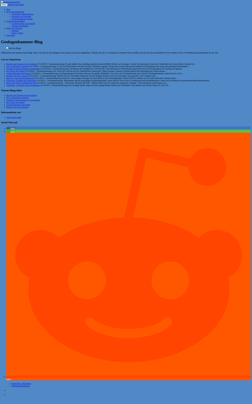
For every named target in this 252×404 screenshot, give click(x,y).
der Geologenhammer (15, 12)
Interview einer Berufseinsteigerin (20, 78)
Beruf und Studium (14, 28)
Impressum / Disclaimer (21, 383)
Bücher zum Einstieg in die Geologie (21, 64)
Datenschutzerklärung (21, 386)
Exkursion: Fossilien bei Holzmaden (21, 80)
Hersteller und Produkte (21, 16)
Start (8, 9)
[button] (10, 128)
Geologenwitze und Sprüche (23, 23)
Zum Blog (10, 35)
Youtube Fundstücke (20, 26)
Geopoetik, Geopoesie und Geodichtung (23, 85)
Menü (4, 5)
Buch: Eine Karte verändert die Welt (21, 83)
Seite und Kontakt (13, 117)
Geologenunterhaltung (15, 21)
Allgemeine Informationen (22, 14)
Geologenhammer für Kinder (18, 73)
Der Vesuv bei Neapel (15, 71)
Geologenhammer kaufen (22, 19)
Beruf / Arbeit (17, 33)
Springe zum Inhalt (16, 5)
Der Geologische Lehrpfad (17, 66)
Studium (15, 31)
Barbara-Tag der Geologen (17, 76)
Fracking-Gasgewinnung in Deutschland (23, 69)
